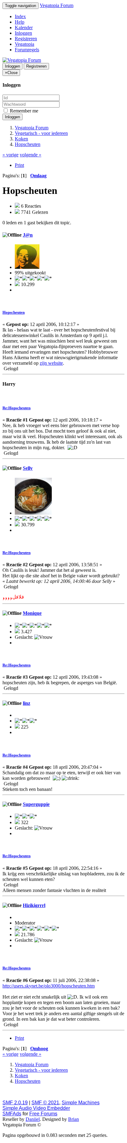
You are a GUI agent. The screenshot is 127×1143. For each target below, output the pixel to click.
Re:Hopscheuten (16, 408)
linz (26, 703)
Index (20, 16)
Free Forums (43, 1113)
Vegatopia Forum (56, 5)
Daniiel (33, 1119)
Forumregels (27, 49)
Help (19, 22)
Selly (28, 468)
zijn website (51, 363)
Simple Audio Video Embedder (36, 1108)
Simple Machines (81, 1102)
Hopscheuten (13, 312)
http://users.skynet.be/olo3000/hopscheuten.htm (48, 985)
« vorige (10, 154)
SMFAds (11, 1113)
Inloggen (23, 33)
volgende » (30, 154)
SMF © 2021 (45, 1102)
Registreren (26, 38)
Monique (32, 613)
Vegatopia (24, 44)
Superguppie (36, 804)
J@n (28, 235)
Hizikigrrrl (34, 905)
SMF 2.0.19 (15, 1102)
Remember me (23, 110)
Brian (73, 1119)
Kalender (24, 27)
